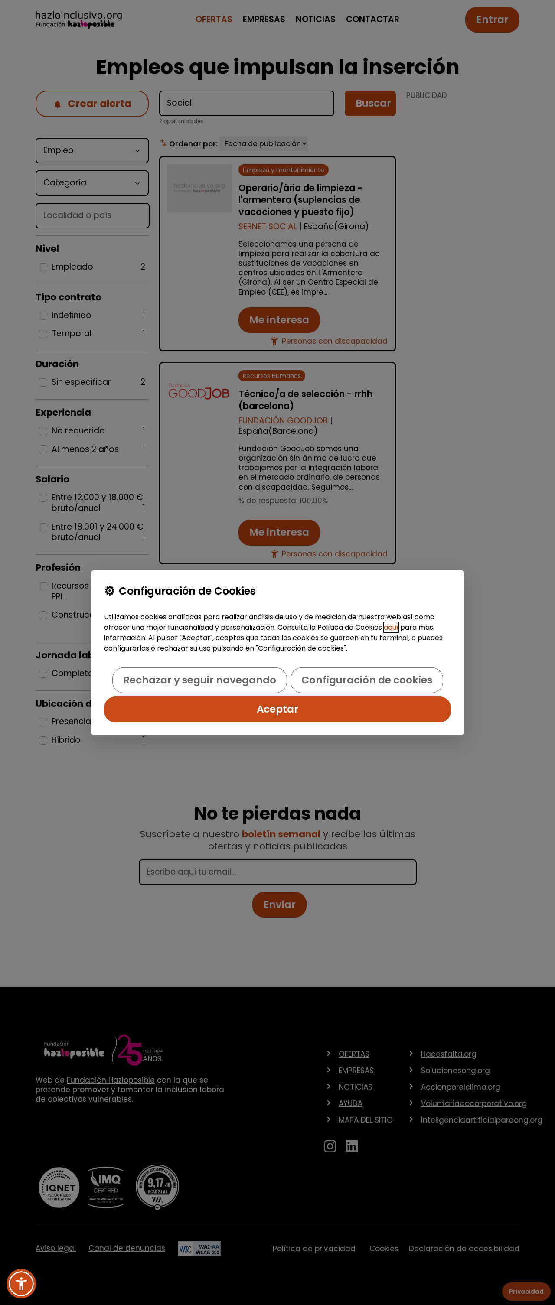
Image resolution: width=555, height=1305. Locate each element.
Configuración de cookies (366, 680)
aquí (391, 627)
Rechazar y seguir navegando (199, 680)
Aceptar (277, 709)
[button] (21, 1283)
